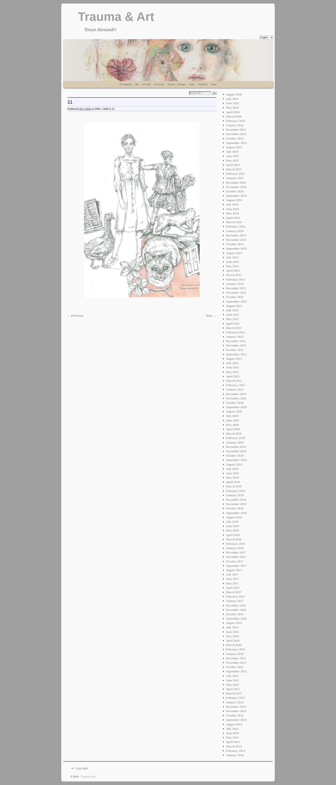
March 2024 (234, 222)
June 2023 (232, 262)
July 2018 (232, 521)
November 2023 (236, 239)
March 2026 (234, 116)
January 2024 (235, 231)
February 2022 (235, 332)
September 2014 (236, 720)
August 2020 (234, 411)
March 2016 (234, 645)
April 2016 (233, 640)
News (214, 84)
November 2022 (236, 292)
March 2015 (234, 693)
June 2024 (232, 209)
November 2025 (236, 134)
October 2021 (235, 350)
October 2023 (235, 244)
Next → (211, 315)
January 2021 (235, 389)
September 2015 (236, 671)
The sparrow (125, 84)
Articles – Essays (177, 84)
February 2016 (235, 649)
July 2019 (232, 469)
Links (192, 84)
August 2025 (234, 147)
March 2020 (234, 433)
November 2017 (236, 557)
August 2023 (234, 253)
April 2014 (233, 742)
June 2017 (232, 579)
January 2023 (235, 284)
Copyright (81, 768)
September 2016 (236, 618)
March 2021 (234, 380)
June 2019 (232, 473)
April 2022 (233, 323)
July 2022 (232, 310)
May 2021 (232, 372)
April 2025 (233, 165)
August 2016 (234, 623)
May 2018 (232, 530)
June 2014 (232, 733)
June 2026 (232, 103)
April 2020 (233, 429)
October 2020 (235, 402)
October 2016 (235, 614)
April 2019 (233, 482)
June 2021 (232, 367)
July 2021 (232, 363)
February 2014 (235, 750)
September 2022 (236, 301)
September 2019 (236, 460)
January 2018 (235, 548)
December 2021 (236, 341)
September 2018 (236, 513)
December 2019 (236, 447)
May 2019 (232, 477)
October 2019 (235, 455)
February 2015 (235, 697)
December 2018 (236, 499)
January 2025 (235, 178)
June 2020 (232, 420)
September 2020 (236, 407)
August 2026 (234, 94)
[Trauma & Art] (168, 60)
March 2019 (234, 486)
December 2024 (236, 182)
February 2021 (235, 385)
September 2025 (236, 143)
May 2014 (232, 737)
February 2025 (235, 173)
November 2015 (236, 662)
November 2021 (236, 345)
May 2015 (232, 684)
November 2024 (236, 187)
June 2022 (232, 314)
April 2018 (233, 535)
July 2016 (232, 627)
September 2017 (236, 565)
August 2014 (234, 724)
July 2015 (232, 676)
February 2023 (235, 279)
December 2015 (236, 658)
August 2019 (234, 464)
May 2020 (232, 425)
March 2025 (234, 169)
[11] (141, 210)
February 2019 (235, 491)
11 (113, 109)
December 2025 (236, 129)
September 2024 (236, 195)
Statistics (203, 84)
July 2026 (232, 99)
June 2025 (232, 156)
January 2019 (235, 495)
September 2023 (236, 248)
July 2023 (232, 257)
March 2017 (234, 592)
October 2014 (235, 715)
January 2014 (235, 755)
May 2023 (232, 266)
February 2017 (235, 596)
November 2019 (236, 451)
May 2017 (232, 583)
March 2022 (234, 328)
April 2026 (233, 112)
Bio (137, 84)
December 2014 (236, 706)
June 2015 (232, 680)
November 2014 (236, 711)
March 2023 (234, 275)
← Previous (75, 315)
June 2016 (232, 632)
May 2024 (232, 213)
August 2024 (234, 200)
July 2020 (232, 416)
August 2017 (234, 570)
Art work (146, 84)
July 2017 (232, 574)
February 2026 (235, 121)
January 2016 (235, 654)
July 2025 (232, 151)
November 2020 (236, 398)
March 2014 (234, 746)
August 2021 (234, 358)
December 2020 (236, 394)
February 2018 (235, 543)
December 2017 (236, 552)
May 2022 (232, 319)
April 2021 (233, 376)
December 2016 (236, 605)
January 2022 (235, 336)
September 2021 (236, 354)
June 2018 (232, 526)
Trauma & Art (116, 16)
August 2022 (234, 306)
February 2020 (235, 438)
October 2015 (235, 667)
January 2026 (235, 125)
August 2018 (234, 517)
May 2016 (232, 636)
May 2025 (232, 160)
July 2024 (232, 204)
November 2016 (236, 610)
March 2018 (234, 539)
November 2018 (236, 504)
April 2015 (233, 689)
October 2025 (235, 138)
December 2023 (236, 235)
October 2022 (235, 297)
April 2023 (233, 270)
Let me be (159, 84)
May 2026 (232, 107)
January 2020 (235, 442)
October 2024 (235, 191)
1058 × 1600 (101, 109)
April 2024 (233, 217)
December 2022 (236, 288)
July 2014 (232, 728)
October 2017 (235, 561)
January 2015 (235, 702)
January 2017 (235, 601)
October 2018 (235, 508)
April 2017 (233, 587)
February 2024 (235, 226)
